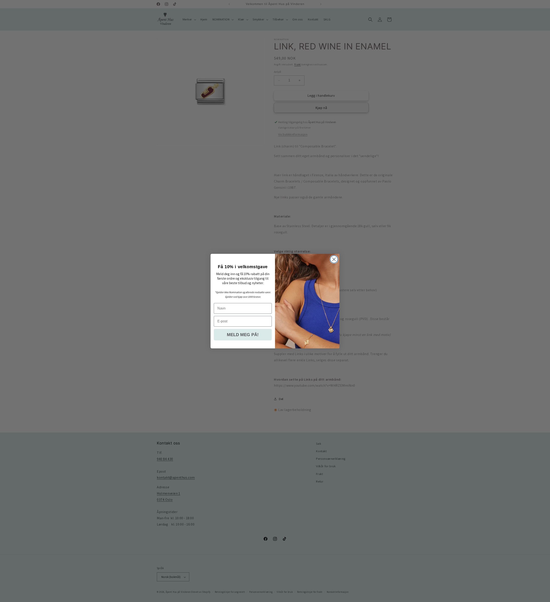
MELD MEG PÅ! (243, 334)
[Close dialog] (334, 259)
